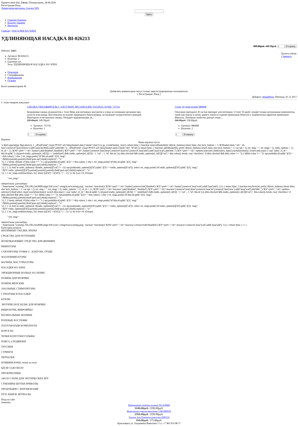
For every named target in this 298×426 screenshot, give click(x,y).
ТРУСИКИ (7, 346)
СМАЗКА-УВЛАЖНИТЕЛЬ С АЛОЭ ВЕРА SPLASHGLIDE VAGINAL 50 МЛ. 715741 (73, 106)
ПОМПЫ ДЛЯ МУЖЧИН (15, 278)
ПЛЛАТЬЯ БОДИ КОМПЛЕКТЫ (19, 325)
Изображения (14, 77)
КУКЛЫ (5, 299)
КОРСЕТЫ (7, 331)
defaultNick (268, 97)
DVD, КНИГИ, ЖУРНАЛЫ (16, 394)
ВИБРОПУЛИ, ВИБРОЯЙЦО (17, 309)
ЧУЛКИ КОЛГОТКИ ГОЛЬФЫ (18, 336)
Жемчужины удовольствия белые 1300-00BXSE (149, 411)
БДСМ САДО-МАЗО (12, 367)
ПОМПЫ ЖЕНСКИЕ (12, 283)
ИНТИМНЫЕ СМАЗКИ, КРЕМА (19, 230)
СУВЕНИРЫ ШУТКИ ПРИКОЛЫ (19, 383)
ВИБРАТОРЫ (8, 246)
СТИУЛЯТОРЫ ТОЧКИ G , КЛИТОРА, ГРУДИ (26, 251)
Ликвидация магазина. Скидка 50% (20, 8)
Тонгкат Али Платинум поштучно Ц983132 (149, 417)
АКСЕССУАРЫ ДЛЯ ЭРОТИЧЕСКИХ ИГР (24, 378)
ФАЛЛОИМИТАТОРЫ (13, 257)
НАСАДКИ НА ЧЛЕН (13, 267)
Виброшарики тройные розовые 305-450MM (149, 405)
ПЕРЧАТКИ (7, 357)
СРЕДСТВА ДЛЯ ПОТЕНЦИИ (18, 235)
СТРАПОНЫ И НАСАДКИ (16, 294)
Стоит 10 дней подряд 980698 (190, 106)
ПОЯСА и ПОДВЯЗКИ (13, 341)
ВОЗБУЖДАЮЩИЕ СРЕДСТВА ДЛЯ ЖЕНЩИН (28, 241)
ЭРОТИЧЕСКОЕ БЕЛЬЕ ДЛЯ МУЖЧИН (23, 304)
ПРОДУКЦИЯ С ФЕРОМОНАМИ (19, 389)
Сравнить (286, 56)
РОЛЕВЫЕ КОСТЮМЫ (14, 320)
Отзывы (11, 80)
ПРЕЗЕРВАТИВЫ (11, 373)
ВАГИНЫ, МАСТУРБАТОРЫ (17, 262)
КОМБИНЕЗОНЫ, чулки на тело (19, 362)
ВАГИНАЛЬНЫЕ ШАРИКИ (16, 315)
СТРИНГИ (7, 352)
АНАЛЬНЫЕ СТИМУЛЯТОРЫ (18, 288)
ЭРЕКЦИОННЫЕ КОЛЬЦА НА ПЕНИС (23, 272)
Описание (12, 72)
